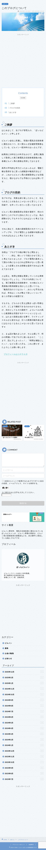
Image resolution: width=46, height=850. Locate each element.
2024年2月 (23, 740)
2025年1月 (23, 683)
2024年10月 (23, 694)
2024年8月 (23, 706)
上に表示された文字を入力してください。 (19, 492)
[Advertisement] (23, 59)
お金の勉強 (9, 653)
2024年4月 (23, 728)
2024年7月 (23, 711)
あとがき (13, 112)
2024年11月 (23, 689)
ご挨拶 (12, 103)
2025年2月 (23, 677)
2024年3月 (23, 734)
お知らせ (5, 4)
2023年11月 (23, 756)
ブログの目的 (14, 108)
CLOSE (23, 97)
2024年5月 (23, 723)
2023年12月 (23, 751)
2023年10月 (23, 762)
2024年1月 (23, 745)
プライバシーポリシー (19, 844)
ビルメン (8, 643)
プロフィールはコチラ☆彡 (16, 354)
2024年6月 (23, 717)
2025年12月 (23, 672)
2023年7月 (23, 779)
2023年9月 (23, 768)
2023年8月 (23, 773)
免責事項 (31, 844)
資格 (6, 648)
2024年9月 (23, 700)
